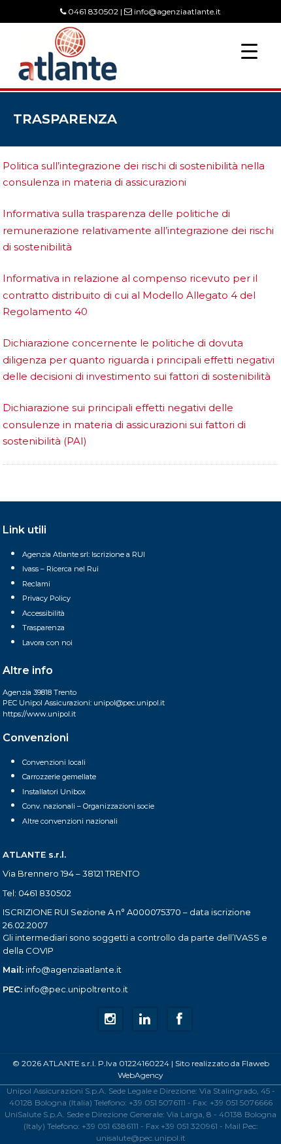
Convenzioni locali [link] (54, 762)
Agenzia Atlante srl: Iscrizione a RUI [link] (83, 554)
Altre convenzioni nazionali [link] (70, 821)
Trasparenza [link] (43, 627)
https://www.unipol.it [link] (39, 713)
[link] (67, 79)
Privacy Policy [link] (46, 598)
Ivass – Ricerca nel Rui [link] (60, 568)
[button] (249, 51)
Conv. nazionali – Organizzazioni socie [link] (88, 806)
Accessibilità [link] (43, 613)
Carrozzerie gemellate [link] (59, 776)
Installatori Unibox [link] (54, 791)
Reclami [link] (36, 583)
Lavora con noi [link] (47, 642)
